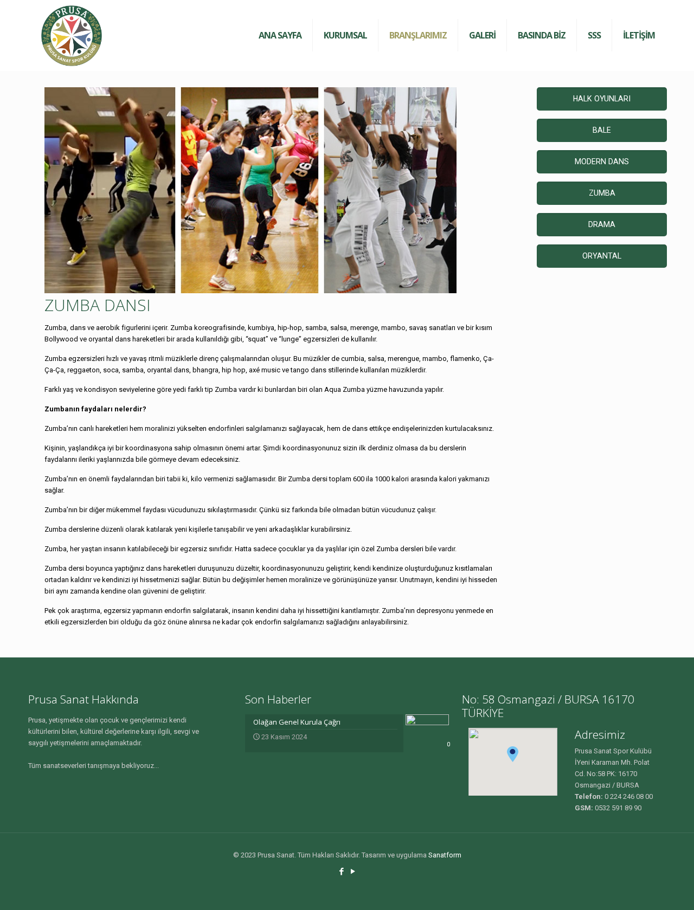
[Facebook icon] (341, 871)
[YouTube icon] (353, 871)
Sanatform (444, 855)
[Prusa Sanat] (71, 35)
